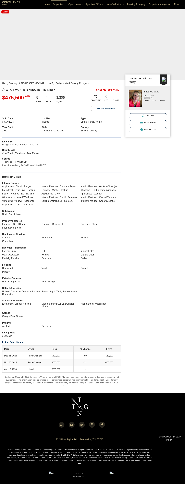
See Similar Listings (106, 108)
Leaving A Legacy (136, 4)
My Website (150, 129)
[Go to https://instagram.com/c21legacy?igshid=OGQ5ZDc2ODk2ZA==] (92, 425)
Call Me (149, 116)
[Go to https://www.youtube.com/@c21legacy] (72, 425)
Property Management (159, 4)
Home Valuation (115, 6)
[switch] (96, 99)
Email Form (149, 122)
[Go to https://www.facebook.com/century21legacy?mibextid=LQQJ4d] (102, 425)
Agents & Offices (94, 4)
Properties (59, 6)
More (178, 6)
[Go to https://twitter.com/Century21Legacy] (82, 425)
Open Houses (75, 4)
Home (47, 4)
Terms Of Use (164, 436)
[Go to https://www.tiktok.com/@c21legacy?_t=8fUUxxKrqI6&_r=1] (61, 425)
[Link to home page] (12, 4)
